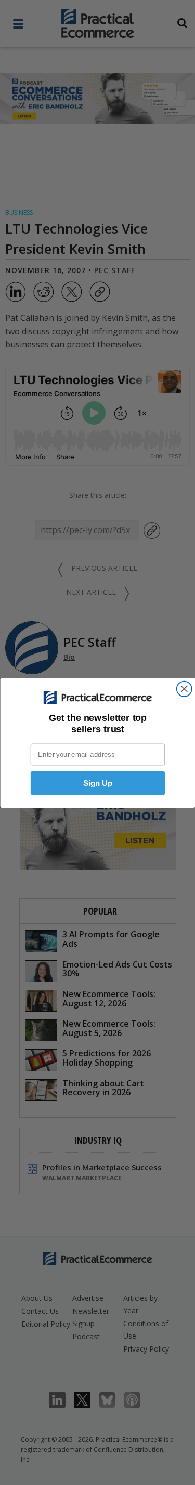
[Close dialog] (183, 688)
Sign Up (97, 783)
